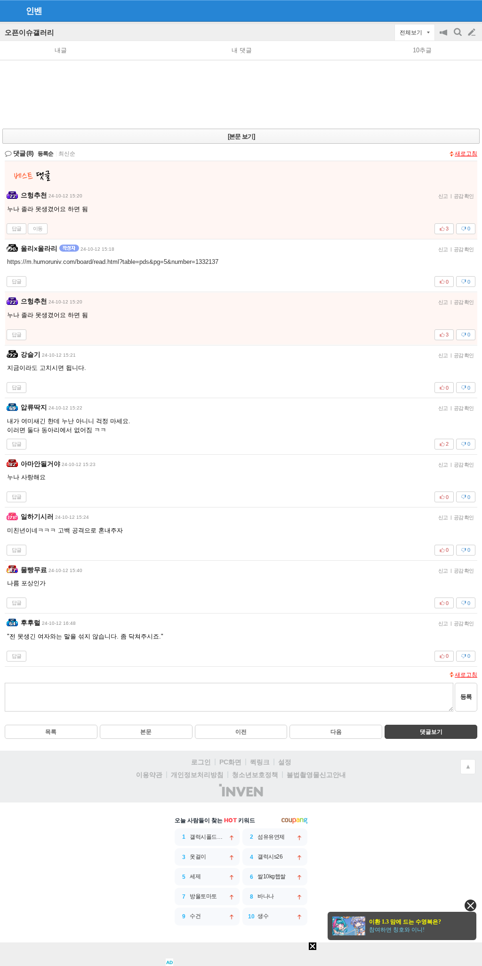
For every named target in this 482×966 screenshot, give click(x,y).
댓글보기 (431, 732)
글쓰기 (472, 32)
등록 (466, 696)
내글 (61, 50)
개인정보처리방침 (197, 774)
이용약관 (149, 774)
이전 (241, 732)
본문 (146, 732)
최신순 (66, 153)
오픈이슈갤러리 (29, 32)
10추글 (422, 50)
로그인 (201, 762)
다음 (336, 732)
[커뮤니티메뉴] (10, 10)
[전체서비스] (471, 10)
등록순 (45, 153)
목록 (50, 732)
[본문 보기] (241, 136)
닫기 (470, 905)
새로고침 (466, 153)
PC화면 (230, 762)
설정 (284, 762)
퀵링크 (260, 762)
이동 (37, 228)
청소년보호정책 (255, 774)
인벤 (34, 11)
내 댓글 (242, 50)
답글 (16, 228)
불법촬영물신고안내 (316, 774)
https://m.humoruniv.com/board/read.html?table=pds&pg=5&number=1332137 (112, 261)
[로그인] (454, 10)
